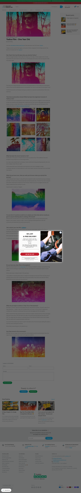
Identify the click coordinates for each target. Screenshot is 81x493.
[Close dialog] (61, 232)
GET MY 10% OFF (29, 254)
